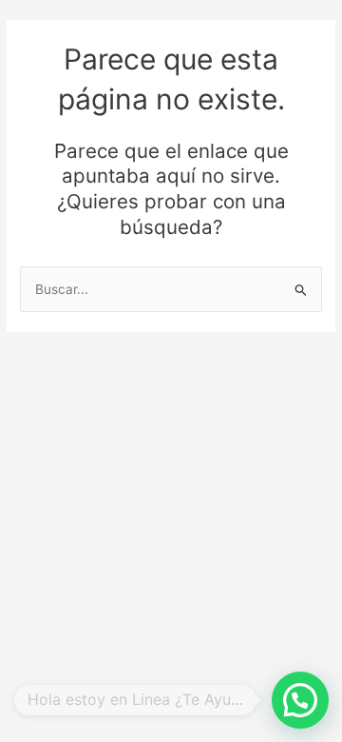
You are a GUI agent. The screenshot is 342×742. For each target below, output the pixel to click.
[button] (300, 700)
